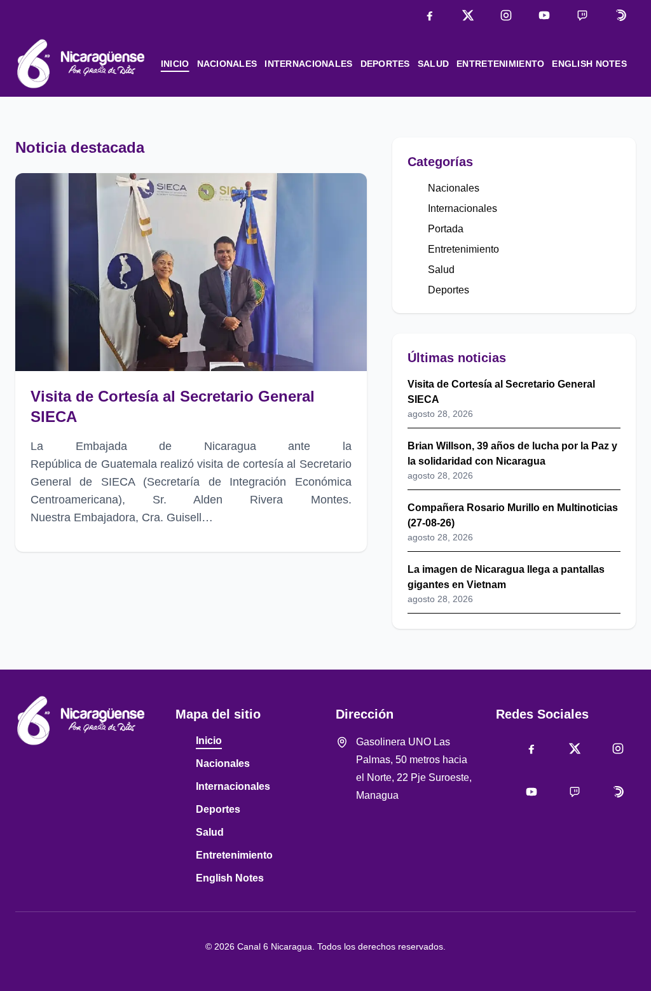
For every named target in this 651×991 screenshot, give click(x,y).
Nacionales (227, 64)
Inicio (175, 64)
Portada (445, 228)
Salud (433, 64)
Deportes (385, 64)
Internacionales (308, 64)
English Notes (589, 64)
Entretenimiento (500, 64)
